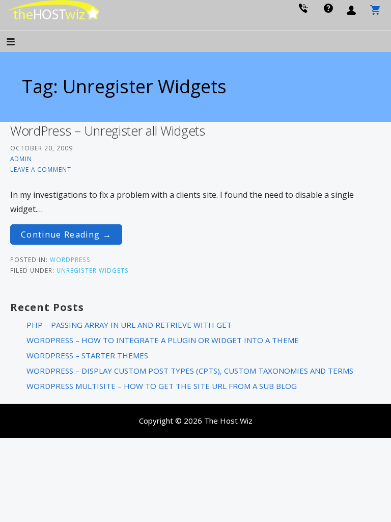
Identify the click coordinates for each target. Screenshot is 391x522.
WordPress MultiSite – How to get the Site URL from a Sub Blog (161, 386)
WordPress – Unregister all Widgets (107, 130)
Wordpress (70, 259)
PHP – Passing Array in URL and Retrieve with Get (129, 325)
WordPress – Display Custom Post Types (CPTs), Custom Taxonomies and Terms (189, 371)
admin (21, 158)
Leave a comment (40, 169)
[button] (19, 42)
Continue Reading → (66, 234)
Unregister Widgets (93, 270)
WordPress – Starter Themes (87, 355)
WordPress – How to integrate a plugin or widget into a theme (162, 340)
